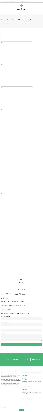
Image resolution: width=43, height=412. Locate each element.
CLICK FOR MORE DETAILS (26, 401)
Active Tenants (9, 23)
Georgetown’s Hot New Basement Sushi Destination (31, 381)
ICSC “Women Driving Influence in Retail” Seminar (31, 373)
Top (21, 409)
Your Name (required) (5, 316)
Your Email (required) (5, 322)
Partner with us (36, 359)
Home (2, 23)
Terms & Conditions (16, 405)
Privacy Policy (3, 407)
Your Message (4, 333)
